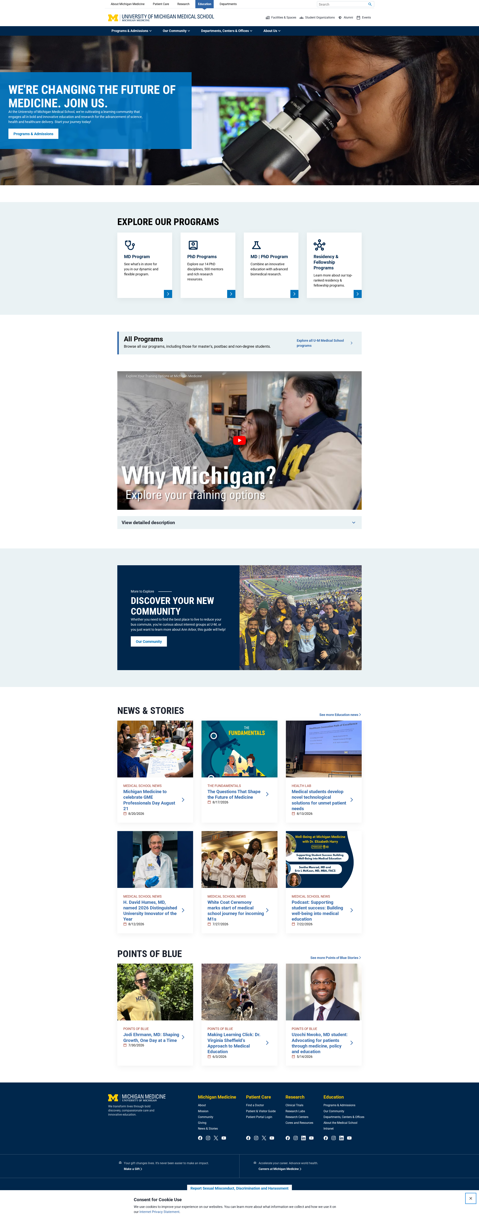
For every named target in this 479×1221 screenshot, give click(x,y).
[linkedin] (303, 1138)
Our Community (334, 1111)
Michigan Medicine (217, 1097)
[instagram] (208, 1138)
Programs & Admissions (339, 1105)
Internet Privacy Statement (159, 1212)
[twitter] (216, 1138)
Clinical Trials (294, 1105)
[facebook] (200, 1138)
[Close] (471, 1198)
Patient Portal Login (259, 1117)
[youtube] (224, 1138)
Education (204, 4)
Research (183, 4)
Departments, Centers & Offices (344, 1117)
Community (205, 1117)
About (202, 1105)
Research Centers (297, 1117)
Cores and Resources (299, 1123)
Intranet (329, 1128)
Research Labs (295, 1111)
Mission (203, 1111)
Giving (202, 1123)
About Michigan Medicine (127, 4)
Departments (228, 4)
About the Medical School (340, 1123)
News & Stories (208, 1128)
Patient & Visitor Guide (261, 1111)
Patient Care (161, 4)
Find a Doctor (255, 1105)
